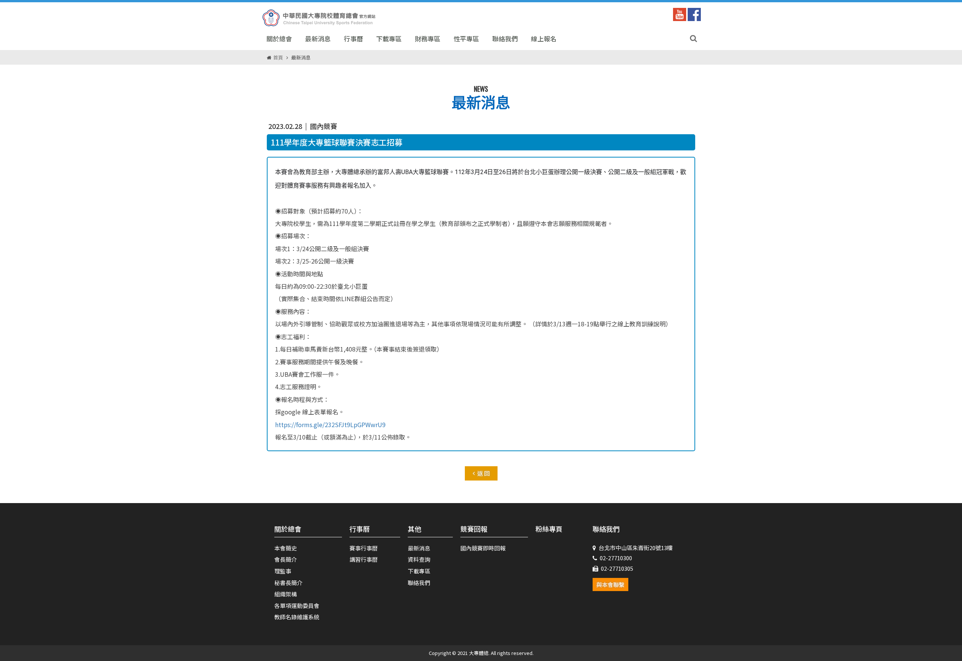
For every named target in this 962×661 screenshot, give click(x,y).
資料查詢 (419, 559)
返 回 (483, 473)
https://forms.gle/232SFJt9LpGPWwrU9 (330, 424)
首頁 (278, 57)
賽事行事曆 (363, 548)
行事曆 (353, 38)
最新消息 (318, 38)
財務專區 (427, 38)
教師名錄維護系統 (296, 617)
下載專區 (389, 38)
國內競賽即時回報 (482, 548)
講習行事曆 (363, 559)
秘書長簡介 (288, 583)
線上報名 (544, 38)
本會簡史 (285, 548)
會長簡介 (285, 559)
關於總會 (279, 38)
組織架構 (285, 594)
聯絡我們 (505, 38)
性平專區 (466, 38)
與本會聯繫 (610, 584)
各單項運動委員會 (296, 605)
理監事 (282, 571)
